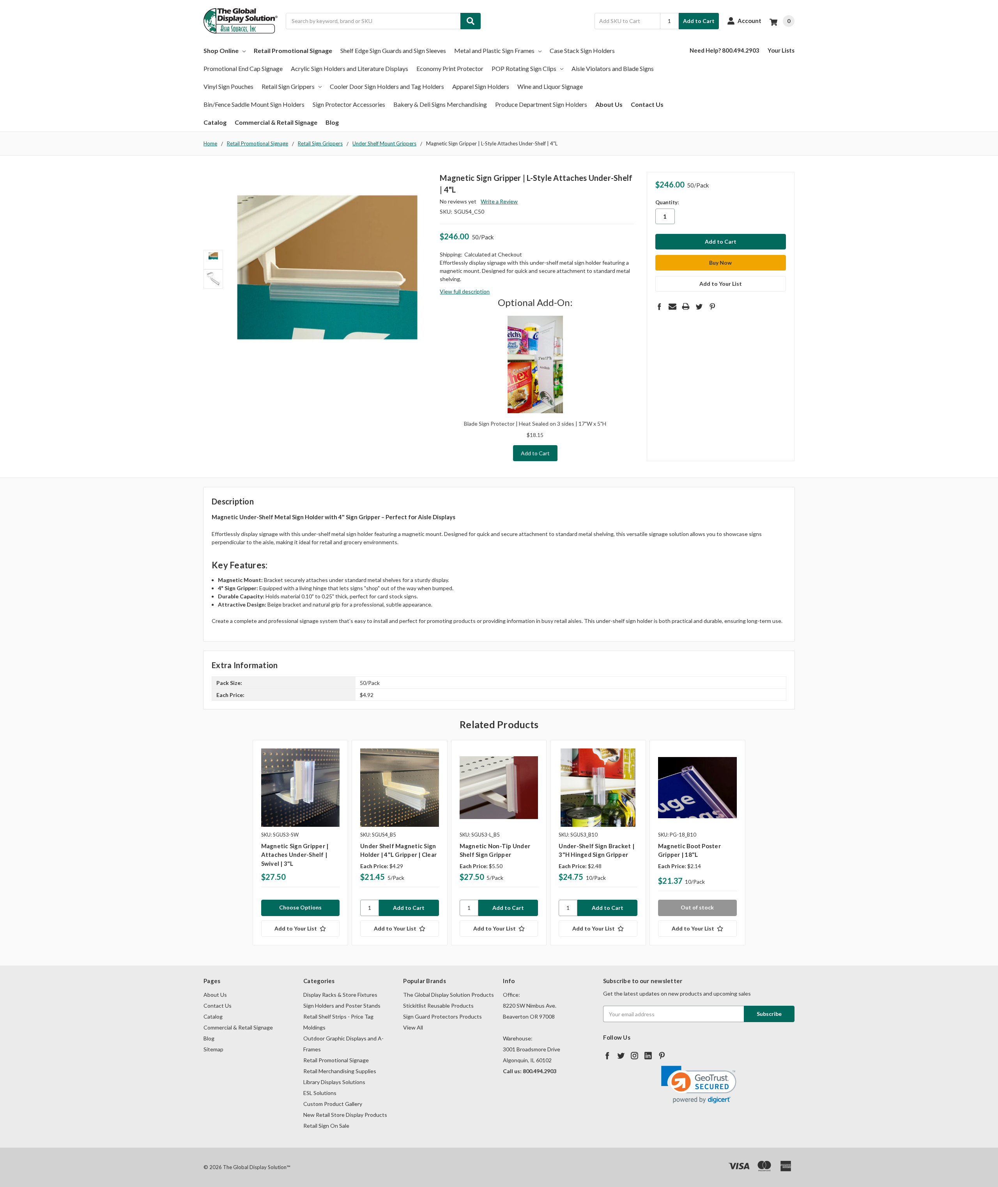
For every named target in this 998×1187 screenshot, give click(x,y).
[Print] (686, 306)
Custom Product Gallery (332, 1103)
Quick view (300, 787)
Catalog (214, 122)
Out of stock (697, 907)
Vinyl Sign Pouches (228, 86)
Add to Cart (699, 21)
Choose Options (300, 907)
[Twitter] (699, 306)
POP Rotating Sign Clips (524, 68)
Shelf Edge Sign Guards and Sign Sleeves (393, 50)
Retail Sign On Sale (326, 1125)
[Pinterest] (712, 306)
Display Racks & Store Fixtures (340, 994)
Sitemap (213, 1049)
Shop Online (221, 50)
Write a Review (499, 201)
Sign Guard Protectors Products (442, 1016)
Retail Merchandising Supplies (339, 1071)
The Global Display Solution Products (448, 994)
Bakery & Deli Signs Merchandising (440, 104)
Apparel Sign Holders (480, 86)
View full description (465, 291)
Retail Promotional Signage (293, 50)
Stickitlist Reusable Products (438, 1005)
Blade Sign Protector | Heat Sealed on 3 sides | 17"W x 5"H (535, 423)
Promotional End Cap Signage (243, 68)
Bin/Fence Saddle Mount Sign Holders (253, 104)
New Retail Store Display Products (345, 1114)
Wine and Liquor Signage (550, 86)
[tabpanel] (300, 842)
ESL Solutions (319, 1093)
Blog (332, 122)
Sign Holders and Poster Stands (341, 1005)
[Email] (672, 306)
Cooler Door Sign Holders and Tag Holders (387, 86)
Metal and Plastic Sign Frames (494, 50)
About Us (609, 104)
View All (413, 1027)
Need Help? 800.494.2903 (724, 50)
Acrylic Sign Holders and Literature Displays (349, 68)
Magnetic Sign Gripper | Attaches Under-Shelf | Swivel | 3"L (295, 854)
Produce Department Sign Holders (541, 104)
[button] (699, 1084)
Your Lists (781, 50)
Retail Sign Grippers (288, 86)
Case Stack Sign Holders (582, 50)
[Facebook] (659, 306)
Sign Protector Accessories (349, 104)
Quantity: (667, 202)
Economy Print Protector (449, 68)
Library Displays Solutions (334, 1082)
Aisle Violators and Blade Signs (613, 68)
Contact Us (647, 104)
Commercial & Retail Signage (276, 122)
